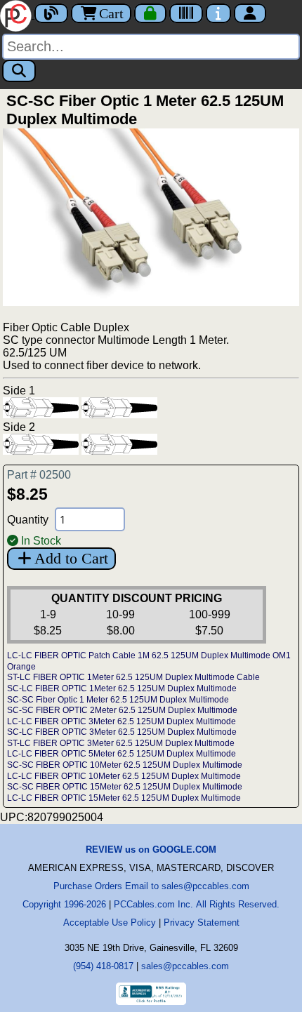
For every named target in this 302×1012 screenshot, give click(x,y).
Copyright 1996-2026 (64, 904)
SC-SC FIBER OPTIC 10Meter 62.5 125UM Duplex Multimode (124, 765)
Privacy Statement (201, 922)
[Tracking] (186, 13)
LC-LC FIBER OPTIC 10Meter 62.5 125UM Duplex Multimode (124, 776)
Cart (111, 13)
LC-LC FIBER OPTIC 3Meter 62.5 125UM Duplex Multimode (121, 721)
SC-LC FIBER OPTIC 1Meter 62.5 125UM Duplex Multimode (122, 688)
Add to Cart (71, 558)
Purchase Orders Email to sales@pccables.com (151, 886)
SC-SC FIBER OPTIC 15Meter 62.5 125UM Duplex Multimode (124, 787)
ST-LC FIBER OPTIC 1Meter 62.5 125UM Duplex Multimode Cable (133, 677)
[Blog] (51, 13)
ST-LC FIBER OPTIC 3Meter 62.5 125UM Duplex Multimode (121, 743)
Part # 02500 (39, 475)
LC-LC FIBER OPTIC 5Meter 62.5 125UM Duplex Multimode (121, 754)
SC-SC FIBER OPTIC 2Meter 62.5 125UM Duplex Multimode (122, 710)
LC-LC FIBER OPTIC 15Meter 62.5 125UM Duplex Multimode (124, 798)
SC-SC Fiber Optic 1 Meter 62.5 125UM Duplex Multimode (118, 700)
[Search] (19, 71)
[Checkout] (150, 13)
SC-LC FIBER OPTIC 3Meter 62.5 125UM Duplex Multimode (122, 732)
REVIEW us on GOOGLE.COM (151, 849)
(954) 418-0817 (103, 966)
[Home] (17, 14)
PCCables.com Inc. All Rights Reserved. (197, 904)
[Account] (250, 13)
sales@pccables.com (185, 966)
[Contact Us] (218, 13)
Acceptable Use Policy (109, 922)
